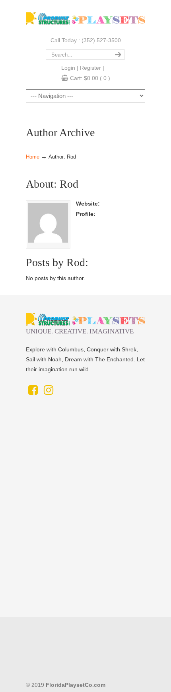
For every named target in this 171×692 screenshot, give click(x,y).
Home (32, 157)
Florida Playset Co (85, 17)
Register (90, 68)
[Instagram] (48, 392)
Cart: (90, 78)
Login (68, 68)
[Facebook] (33, 392)
